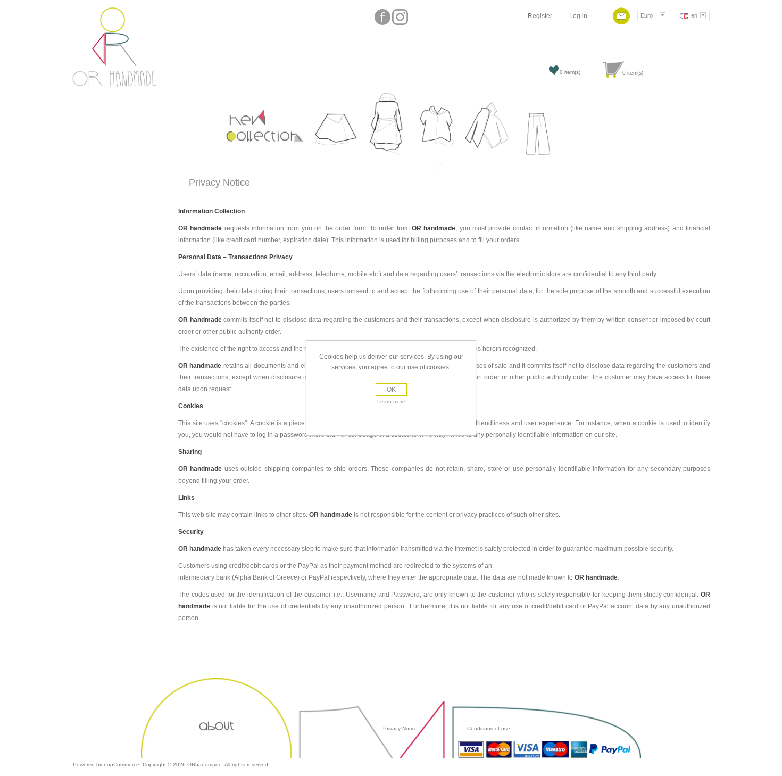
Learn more (391, 401)
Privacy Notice (400, 728)
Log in (578, 16)
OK (391, 389)
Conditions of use (487, 728)
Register (540, 16)
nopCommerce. (123, 764)
